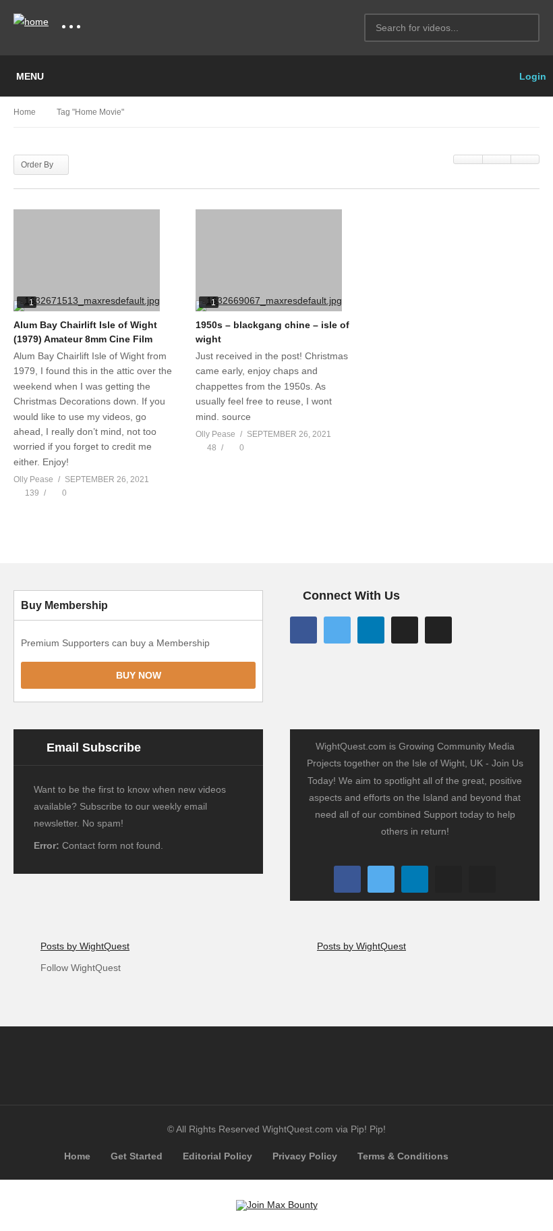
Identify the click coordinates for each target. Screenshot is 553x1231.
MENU (30, 76)
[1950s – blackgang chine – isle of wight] (276, 260)
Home (77, 1156)
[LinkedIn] (370, 630)
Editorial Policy (217, 1156)
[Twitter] (337, 630)
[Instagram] (404, 630)
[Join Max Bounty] (277, 1204)
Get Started (137, 1156)
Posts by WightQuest (84, 946)
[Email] (438, 630)
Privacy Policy (304, 1156)
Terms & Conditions (402, 1156)
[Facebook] (303, 630)
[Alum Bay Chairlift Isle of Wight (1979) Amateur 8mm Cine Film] (94, 260)
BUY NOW (138, 675)
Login (531, 76)
